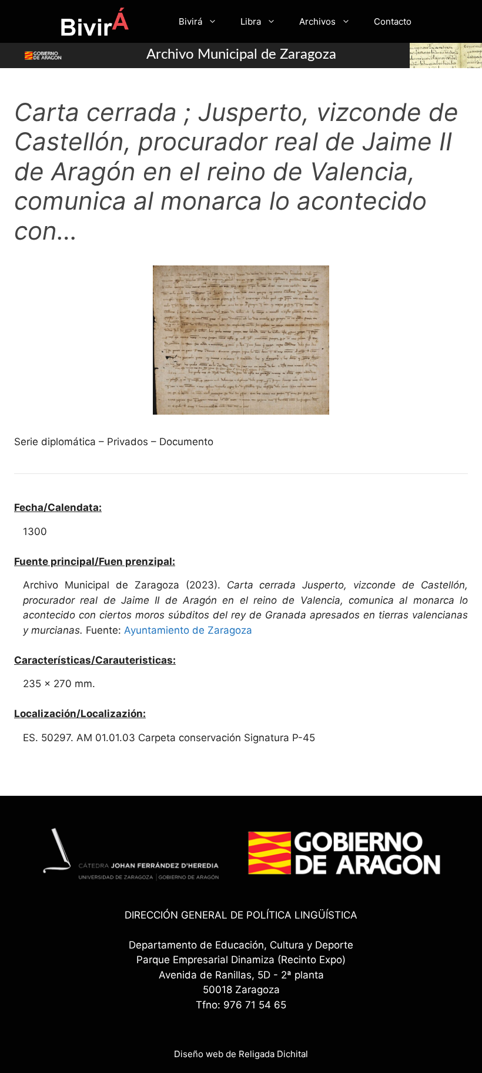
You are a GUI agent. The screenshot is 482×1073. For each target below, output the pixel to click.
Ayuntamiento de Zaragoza (188, 630)
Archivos (317, 21)
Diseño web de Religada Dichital (241, 1053)
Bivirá (190, 21)
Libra (250, 21)
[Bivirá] (94, 21)
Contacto (392, 21)
